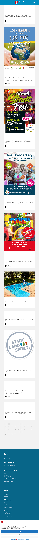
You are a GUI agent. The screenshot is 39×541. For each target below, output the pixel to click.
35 (31, 432)
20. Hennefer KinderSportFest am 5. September (18, 256)
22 (18, 429)
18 (5, 429)
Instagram (6, 494)
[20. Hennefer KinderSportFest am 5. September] (19, 232)
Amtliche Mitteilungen (8, 481)
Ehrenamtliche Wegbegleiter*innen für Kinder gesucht (19, 10)
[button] (37, 522)
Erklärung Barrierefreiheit (9, 465)
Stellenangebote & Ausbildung (10, 479)
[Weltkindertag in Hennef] (19, 173)
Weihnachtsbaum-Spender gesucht (16, 315)
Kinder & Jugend (7, 505)
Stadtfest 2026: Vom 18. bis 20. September (18, 137)
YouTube (6, 496)
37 (8, 434)
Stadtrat (6, 475)
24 (24, 429)
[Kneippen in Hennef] (19, 284)
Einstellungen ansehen (19, 537)
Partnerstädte (7, 513)
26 (31, 429)
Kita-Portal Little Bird (8, 507)
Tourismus (6, 510)
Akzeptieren (19, 531)
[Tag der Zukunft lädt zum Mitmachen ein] (19, 48)
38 (11, 434)
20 (11, 429)
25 (27, 429)
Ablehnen (19, 534)
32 (21, 432)
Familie (5, 504)
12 (15, 426)
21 (15, 429)
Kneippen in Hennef (17, 299)
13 (18, 426)
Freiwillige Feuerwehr (8, 516)
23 (21, 429)
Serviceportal (7, 458)
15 (24, 426)
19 (8, 429)
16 (27, 426)
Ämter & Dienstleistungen (9, 476)
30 (15, 432)
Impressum (27, 539)
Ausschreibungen (7, 483)
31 (18, 432)
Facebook (6, 493)
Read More (8, 83)
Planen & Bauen (7, 460)
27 (5, 432)
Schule (5, 502)
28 (8, 432)
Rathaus (6, 473)
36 (5, 434)
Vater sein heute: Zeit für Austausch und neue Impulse (18, 407)
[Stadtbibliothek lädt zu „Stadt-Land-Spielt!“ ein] (19, 345)
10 (8, 426)
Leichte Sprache (7, 467)
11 (11, 426)
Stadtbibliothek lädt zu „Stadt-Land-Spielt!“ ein (18, 365)
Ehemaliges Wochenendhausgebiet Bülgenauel (19, 386)
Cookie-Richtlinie (13, 539)
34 (27, 432)
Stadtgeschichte (7, 512)
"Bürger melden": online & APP (10, 478)
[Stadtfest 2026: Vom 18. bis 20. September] (19, 111)
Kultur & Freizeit (7, 509)
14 (21, 426)
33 (24, 432)
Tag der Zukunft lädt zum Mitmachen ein (17, 74)
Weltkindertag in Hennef (15, 199)
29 (11, 432)
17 (31, 426)
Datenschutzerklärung (21, 539)
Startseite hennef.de (8, 457)
